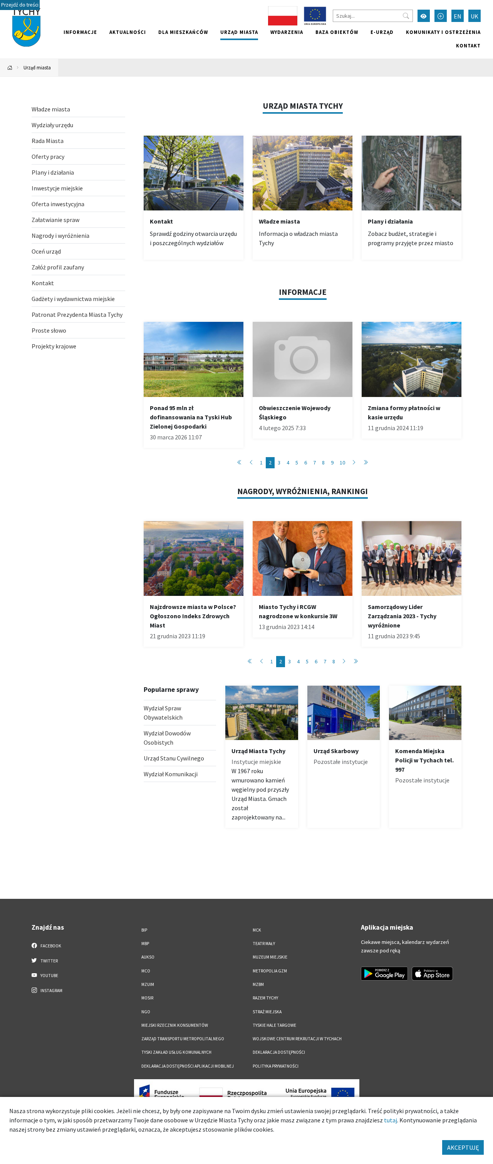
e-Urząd (382, 32)
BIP (144, 930)
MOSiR (147, 998)
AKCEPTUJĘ (463, 1147)
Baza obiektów (336, 32)
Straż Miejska (267, 1011)
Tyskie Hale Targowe (274, 1025)
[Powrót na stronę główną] (10, 67)
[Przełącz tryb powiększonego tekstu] (440, 16)
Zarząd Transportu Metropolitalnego (182, 1038)
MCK (257, 930)
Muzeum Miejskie (270, 957)
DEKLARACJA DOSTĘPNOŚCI (279, 1052)
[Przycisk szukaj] (406, 16)
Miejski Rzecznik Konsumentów (174, 1025)
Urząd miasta (239, 32)
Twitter (49, 961)
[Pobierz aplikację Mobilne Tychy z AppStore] (432, 974)
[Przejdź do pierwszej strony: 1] (239, 462)
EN (457, 16)
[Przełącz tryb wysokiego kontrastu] (424, 16)
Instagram (51, 990)
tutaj (390, 1120)
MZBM (258, 984)
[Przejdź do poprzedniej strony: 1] (251, 462)
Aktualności (127, 32)
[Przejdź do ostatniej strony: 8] (355, 661)
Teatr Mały (264, 943)
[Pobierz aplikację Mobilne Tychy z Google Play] (384, 974)
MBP (145, 943)
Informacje (80, 32)
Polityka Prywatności (275, 1066)
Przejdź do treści (20, 5)
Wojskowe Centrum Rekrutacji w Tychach (297, 1038)
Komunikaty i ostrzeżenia (443, 32)
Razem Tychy (265, 998)
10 (342, 462)
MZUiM (147, 984)
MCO (145, 971)
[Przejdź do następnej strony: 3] (354, 462)
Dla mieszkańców (183, 32)
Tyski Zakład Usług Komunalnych (176, 1052)
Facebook (50, 946)
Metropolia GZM (270, 971)
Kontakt (468, 45)
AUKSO (147, 957)
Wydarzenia (286, 32)
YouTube (49, 975)
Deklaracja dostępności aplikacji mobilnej (187, 1066)
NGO (145, 1011)
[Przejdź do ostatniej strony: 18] (365, 462)
